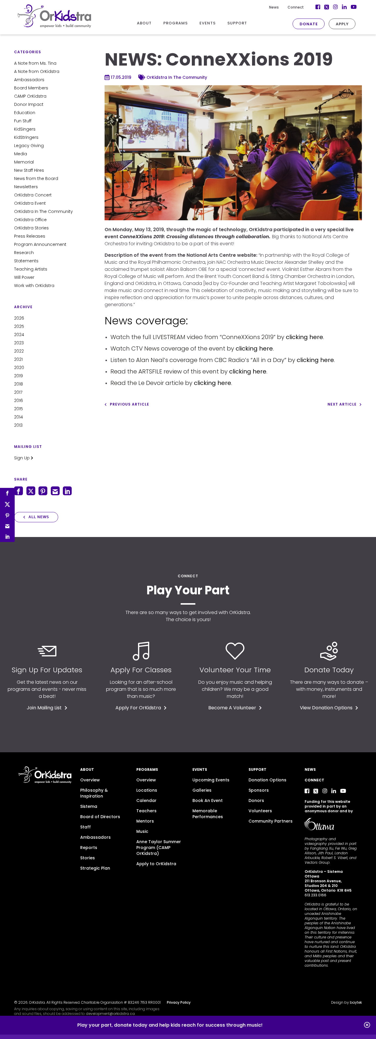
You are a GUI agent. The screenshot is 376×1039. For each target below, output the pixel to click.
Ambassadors (29, 80)
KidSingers (25, 129)
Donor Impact (28, 104)
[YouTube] (343, 791)
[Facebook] (307, 791)
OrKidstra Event (30, 203)
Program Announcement (40, 244)
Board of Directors (100, 817)
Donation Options (267, 780)
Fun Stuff (22, 121)
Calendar (146, 800)
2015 (18, 409)
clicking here (304, 337)
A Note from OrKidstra (36, 71)
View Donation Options (326, 707)
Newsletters (26, 187)
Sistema (88, 806)
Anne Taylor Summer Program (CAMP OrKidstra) (158, 847)
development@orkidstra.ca (110, 1013)
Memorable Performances (207, 814)
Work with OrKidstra (34, 285)
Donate (309, 24)
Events (199, 769)
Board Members (31, 88)
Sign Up (22, 458)
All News (38, 517)
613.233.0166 (315, 895)
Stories (87, 858)
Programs (147, 769)
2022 (19, 351)
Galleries (202, 790)
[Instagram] (325, 791)
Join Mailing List (44, 707)
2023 (19, 343)
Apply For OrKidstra (138, 707)
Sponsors (259, 790)
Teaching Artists (30, 269)
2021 (18, 359)
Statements (26, 261)
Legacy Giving (29, 146)
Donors (256, 800)
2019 (18, 376)
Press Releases (29, 236)
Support (257, 769)
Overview (90, 780)
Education (24, 113)
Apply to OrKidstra (156, 864)
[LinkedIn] (333, 791)
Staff (85, 827)
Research (24, 253)
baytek (356, 1002)
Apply (342, 24)
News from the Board (36, 178)
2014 (18, 417)
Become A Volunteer (232, 707)
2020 (19, 368)
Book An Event (207, 800)
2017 (18, 392)
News (274, 7)
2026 (19, 318)
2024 (19, 335)
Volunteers (260, 811)
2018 (18, 384)
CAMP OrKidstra (30, 96)
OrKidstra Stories (31, 228)
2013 (18, 425)
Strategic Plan (95, 868)
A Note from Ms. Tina (35, 63)
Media (20, 154)
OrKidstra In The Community (43, 211)
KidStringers (26, 137)
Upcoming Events (210, 780)
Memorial (24, 162)
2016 (18, 400)
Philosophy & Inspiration (94, 793)
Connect (296, 7)
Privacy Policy (179, 1002)
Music (142, 831)
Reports (88, 847)
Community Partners (271, 821)
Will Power (24, 277)
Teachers (146, 811)
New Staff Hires (29, 170)
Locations (146, 790)
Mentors (145, 821)
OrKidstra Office (30, 220)
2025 (19, 326)
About (87, 769)
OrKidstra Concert (33, 195)
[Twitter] (315, 791)
